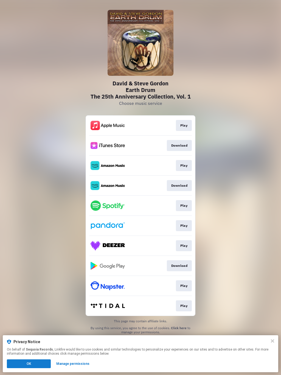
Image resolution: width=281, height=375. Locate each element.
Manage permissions (72, 364)
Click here (179, 328)
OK (29, 364)
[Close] (272, 341)
